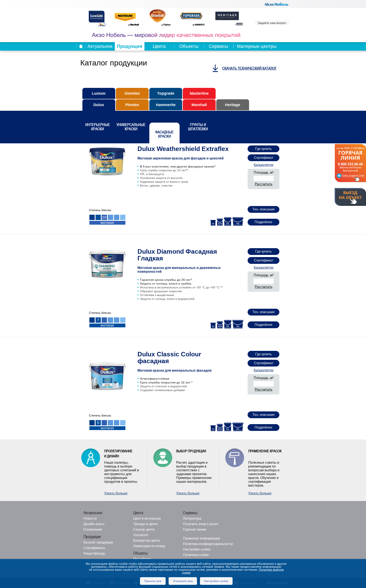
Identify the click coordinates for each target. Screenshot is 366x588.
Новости (90, 518)
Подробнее (263, 222)
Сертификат (263, 157)
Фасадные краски (164, 134)
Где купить (263, 149)
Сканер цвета (144, 529)
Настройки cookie (197, 549)
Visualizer (140, 535)
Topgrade (165, 93)
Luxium (98, 93)
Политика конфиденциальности (208, 544)
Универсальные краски (131, 127)
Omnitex (132, 93)
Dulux (98, 105)
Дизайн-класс (94, 524)
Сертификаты (94, 548)
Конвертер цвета (146, 540)
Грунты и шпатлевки (198, 127)
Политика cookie (196, 555)
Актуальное (99, 46)
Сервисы (218, 46)
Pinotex (132, 105)
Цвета (159, 46)
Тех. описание (263, 209)
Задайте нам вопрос (272, 23)
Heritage (232, 105)
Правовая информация (201, 538)
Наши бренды (94, 553)
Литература (192, 518)
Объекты (188, 46)
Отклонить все (183, 581)
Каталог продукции (98, 542)
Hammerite (166, 105)
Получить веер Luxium (200, 524)
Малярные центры (257, 46)
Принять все (152, 581)
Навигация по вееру (149, 546)
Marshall (199, 105)
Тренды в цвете (145, 524)
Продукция (129, 46)
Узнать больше (116, 493)
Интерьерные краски (97, 127)
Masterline (199, 93)
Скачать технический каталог (249, 68)
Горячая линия (194, 529)
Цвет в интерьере (147, 518)
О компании (92, 529)
